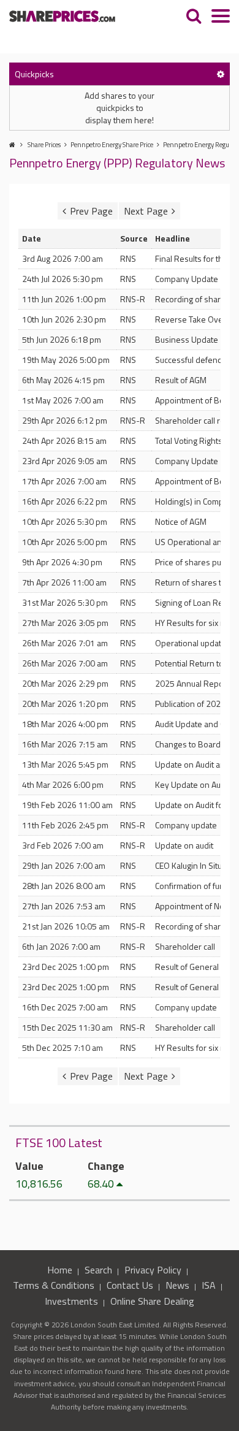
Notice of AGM (181, 521)
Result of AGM (181, 379)
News (177, 1285)
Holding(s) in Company (196, 501)
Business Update (186, 339)
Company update (186, 825)
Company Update (186, 278)
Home (59, 1269)
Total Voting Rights (188, 440)
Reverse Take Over (190, 319)
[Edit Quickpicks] (220, 73)
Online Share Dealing (152, 1301)
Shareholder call (185, 946)
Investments (71, 1301)
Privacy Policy (152, 1269)
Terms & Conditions (53, 1285)
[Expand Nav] (220, 17)
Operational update (190, 642)
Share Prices (44, 145)
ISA (209, 1285)
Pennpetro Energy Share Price (111, 145)
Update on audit (184, 845)
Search (98, 1269)
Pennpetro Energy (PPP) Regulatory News (117, 162)
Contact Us (130, 1285)
